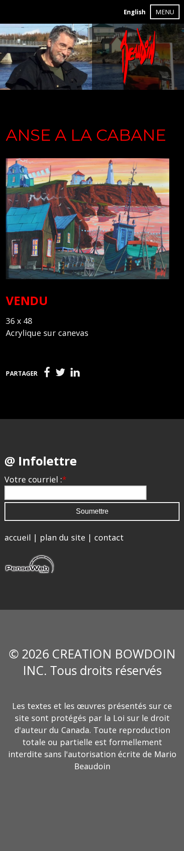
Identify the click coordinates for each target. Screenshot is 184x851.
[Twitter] (60, 372)
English (135, 12)
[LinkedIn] (75, 372)
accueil (17, 537)
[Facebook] (47, 372)
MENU (164, 12)
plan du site (62, 537)
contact (109, 537)
